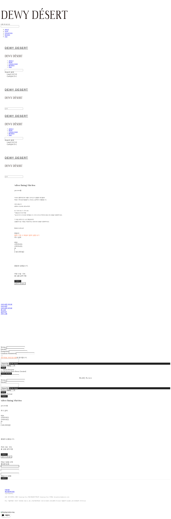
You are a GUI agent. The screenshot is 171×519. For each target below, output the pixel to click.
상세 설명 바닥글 (6, 308)
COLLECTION (8, 33)
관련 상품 (4, 314)
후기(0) (3, 310)
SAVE (3, 367)
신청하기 (4, 478)
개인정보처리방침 (9, 492)
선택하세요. (18, 244)
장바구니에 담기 (6, 456)
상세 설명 (4, 306)
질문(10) (4, 312)
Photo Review (8, 370)
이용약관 (7, 490)
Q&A (6, 37)
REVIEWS (7, 35)
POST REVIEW (6, 373)
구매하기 (4, 396)
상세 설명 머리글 (6, 304)
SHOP (6, 31)
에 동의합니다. (14, 357)
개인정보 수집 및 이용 (9, 357)
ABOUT (7, 29)
